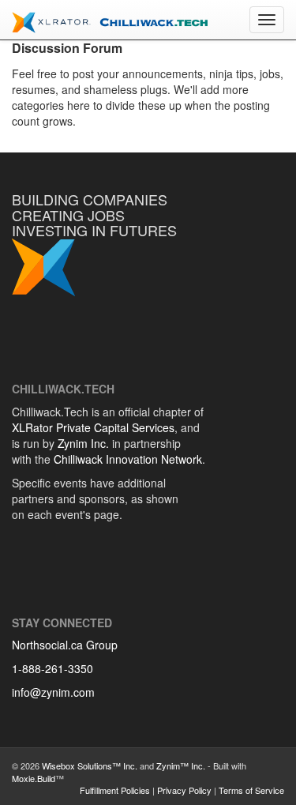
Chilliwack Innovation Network (128, 459)
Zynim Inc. (83, 443)
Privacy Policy (184, 790)
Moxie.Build (33, 778)
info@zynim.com (53, 692)
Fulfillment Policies (115, 790)
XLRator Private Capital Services (93, 427)
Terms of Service (251, 790)
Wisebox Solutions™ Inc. (89, 765)
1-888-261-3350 (52, 668)
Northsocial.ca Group (65, 645)
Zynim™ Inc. (180, 765)
